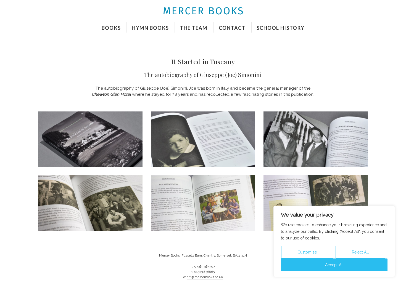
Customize (307, 252)
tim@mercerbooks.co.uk (205, 277)
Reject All (360, 252)
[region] (334, 241)
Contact (232, 28)
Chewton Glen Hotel (111, 94)
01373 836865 (204, 272)
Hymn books (150, 28)
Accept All (334, 265)
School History (280, 28)
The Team (193, 28)
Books (111, 28)
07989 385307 (204, 266)
